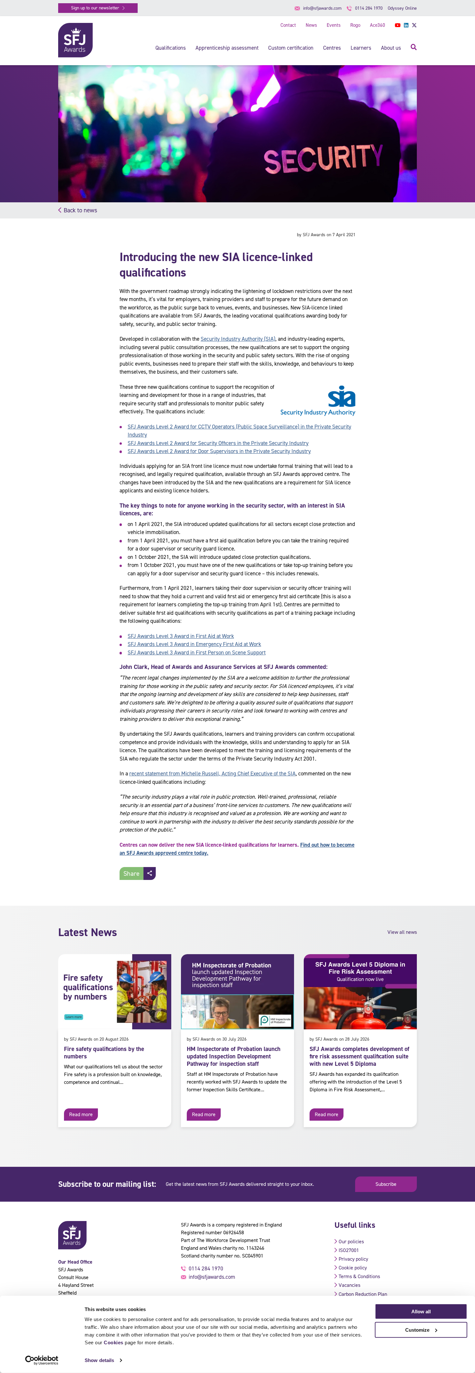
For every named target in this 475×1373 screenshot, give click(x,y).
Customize (417, 1329)
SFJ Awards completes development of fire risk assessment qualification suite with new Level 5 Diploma (359, 1056)
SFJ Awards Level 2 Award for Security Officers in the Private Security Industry (218, 443)
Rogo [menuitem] (355, 25)
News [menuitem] (311, 25)
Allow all (421, 1311)
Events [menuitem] (334, 25)
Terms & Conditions (359, 1276)
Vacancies (349, 1285)
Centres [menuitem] (332, 47)
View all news (402, 932)
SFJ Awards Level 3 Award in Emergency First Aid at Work (194, 644)
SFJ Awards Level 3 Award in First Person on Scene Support (197, 652)
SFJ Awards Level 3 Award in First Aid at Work (181, 636)
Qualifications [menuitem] (170, 47)
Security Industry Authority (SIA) (238, 338)
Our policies (351, 1241)
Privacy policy (353, 1259)
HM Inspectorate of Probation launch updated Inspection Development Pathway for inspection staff (233, 1056)
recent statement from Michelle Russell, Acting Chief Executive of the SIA (212, 773)
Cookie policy (353, 1267)
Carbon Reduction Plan (363, 1294)
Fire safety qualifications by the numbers (104, 1052)
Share (131, 873)
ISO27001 (349, 1250)
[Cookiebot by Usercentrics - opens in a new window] (42, 1360)
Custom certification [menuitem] (290, 47)
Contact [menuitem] (288, 25)
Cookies (113, 1342)
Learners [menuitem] (361, 47)
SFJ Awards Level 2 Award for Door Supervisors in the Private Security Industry (219, 451)
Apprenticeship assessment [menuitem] (227, 47)
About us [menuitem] (391, 47)
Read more (81, 1114)
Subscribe (385, 1184)
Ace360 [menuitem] (377, 25)
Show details (99, 1360)
